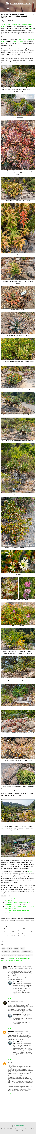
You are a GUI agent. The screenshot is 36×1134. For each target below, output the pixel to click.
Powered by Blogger (19, 1125)
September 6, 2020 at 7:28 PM (22, 1031)
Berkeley (16, 948)
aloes (3, 948)
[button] (34, 15)
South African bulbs (27, 951)
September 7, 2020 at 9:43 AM (24, 1043)
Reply (9, 998)
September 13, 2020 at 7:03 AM (20, 1063)
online (30, 28)
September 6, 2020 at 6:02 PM (17, 1001)
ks (8, 1001)
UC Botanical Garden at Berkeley (23, 955)
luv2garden (11, 1031)
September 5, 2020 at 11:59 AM (23, 966)
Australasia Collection (17, 41)
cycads (22, 948)
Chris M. (10, 1063)
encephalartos (6, 951)
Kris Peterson (12, 966)
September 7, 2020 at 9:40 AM (24, 983)
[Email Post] (2, 945)
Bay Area (9, 948)
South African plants (7, 955)
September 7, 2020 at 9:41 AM (24, 1015)
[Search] (34, 3)
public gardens (16, 951)
